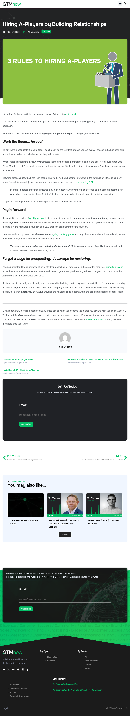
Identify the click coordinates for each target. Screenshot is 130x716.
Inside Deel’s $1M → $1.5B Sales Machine (21, 370)
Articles (46, 32)
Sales (87, 668)
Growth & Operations (19, 696)
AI (86, 657)
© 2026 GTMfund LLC (116, 708)
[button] (120, 3)
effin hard (70, 114)
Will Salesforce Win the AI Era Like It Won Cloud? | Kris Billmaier (95, 359)
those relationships (96, 319)
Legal (5, 708)
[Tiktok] (28, 669)
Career (88, 664)
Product (13, 692)
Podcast (51, 661)
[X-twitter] (8, 669)
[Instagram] (23, 669)
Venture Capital (92, 661)
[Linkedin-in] (4, 669)
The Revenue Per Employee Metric (18, 359)
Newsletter (52, 657)
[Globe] (18, 669)
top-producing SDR (83, 182)
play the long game (63, 234)
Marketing (14, 684)
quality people (36, 218)
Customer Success (18, 688)
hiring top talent (114, 267)
